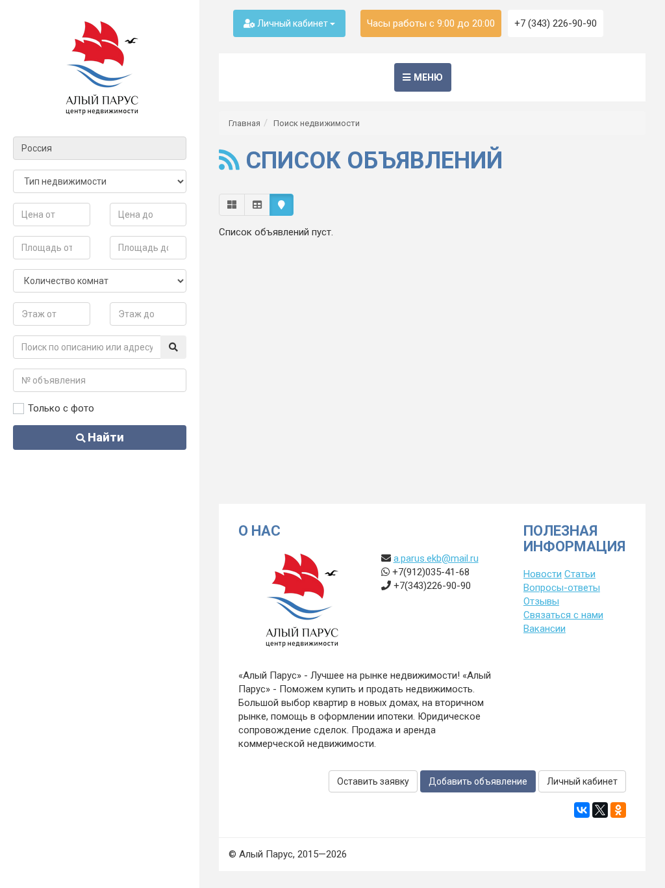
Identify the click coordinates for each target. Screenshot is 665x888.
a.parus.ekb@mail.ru (436, 558)
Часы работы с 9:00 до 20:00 (431, 23)
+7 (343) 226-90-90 (555, 23)
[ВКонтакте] (582, 810)
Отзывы (541, 601)
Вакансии (544, 628)
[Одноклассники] (618, 810)
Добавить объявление (478, 781)
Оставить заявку (373, 781)
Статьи (580, 574)
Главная (244, 123)
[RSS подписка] (229, 160)
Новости (542, 574)
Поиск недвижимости (316, 123)
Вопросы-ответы (561, 588)
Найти (104, 437)
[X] (600, 810)
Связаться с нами (563, 615)
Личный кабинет (292, 23)
